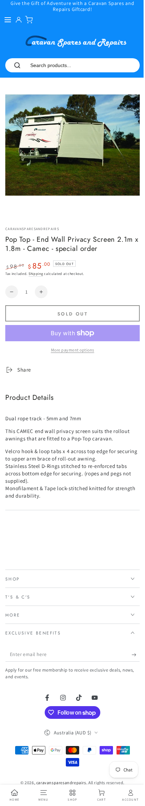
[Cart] (29, 20)
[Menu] (8, 20)
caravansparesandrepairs (32, 229)
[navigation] (14, 795)
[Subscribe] (130, 649)
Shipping (36, 273)
